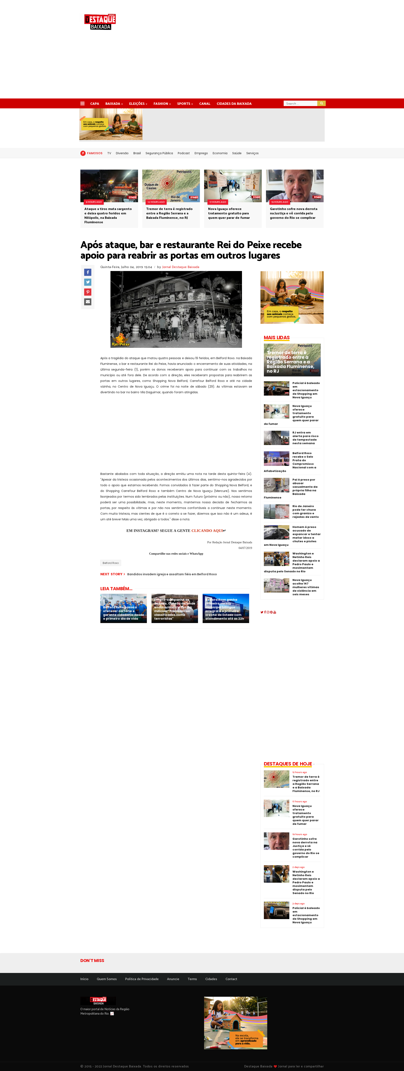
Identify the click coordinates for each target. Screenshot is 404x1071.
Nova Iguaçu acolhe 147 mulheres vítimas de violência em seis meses (305, 587)
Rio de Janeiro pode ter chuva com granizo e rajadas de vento (305, 511)
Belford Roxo (111, 563)
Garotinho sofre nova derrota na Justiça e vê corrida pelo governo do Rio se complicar (293, 213)
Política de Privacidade (142, 979)
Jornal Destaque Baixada (180, 267)
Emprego (201, 153)
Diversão (122, 153)
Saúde (237, 153)
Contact (231, 979)
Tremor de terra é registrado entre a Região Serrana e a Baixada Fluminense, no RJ (169, 213)
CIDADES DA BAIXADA (234, 104)
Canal (204, 104)
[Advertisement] (202, 66)
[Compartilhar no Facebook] (87, 272)
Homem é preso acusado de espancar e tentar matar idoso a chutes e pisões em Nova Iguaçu (292, 536)
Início (84, 979)
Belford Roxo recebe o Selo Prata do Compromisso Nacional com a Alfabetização (290, 462)
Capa (94, 104)
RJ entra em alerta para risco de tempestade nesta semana (305, 438)
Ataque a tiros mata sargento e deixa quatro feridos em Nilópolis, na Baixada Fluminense (108, 215)
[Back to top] (393, 1061)
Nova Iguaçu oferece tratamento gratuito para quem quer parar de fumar (229, 213)
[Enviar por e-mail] (87, 302)
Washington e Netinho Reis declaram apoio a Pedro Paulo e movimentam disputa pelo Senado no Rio (292, 562)
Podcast (184, 153)
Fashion (161, 104)
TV (109, 153)
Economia (220, 153)
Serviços (252, 153)
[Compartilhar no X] (87, 282)
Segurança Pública (159, 153)
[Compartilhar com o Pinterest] (87, 292)
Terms (192, 979)
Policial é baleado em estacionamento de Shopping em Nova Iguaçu (306, 390)
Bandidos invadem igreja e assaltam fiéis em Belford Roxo (172, 574)
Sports (183, 104)
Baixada (112, 104)
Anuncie (173, 979)
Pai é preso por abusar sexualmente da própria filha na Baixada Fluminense (291, 488)
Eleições (137, 104)
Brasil (137, 153)
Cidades (211, 979)
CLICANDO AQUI (207, 531)
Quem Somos (107, 979)
